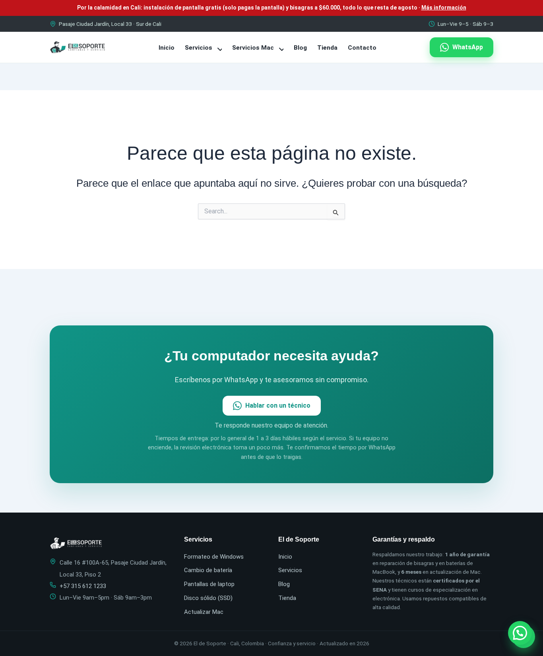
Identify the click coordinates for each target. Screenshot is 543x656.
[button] (520, 633)
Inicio (167, 47)
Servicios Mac (253, 47)
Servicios (199, 47)
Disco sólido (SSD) (208, 598)
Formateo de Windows (214, 556)
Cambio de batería (208, 570)
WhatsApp (467, 47)
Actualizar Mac (203, 611)
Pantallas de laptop (209, 584)
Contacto (362, 47)
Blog (300, 47)
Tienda (327, 47)
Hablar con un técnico (277, 405)
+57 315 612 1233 (83, 586)
